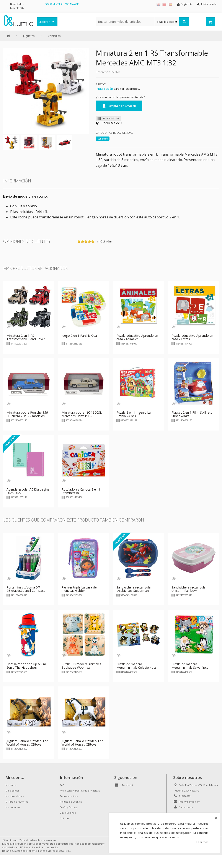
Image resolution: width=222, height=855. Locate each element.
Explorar (44, 22)
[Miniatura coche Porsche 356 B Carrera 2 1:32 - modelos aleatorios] (28, 383)
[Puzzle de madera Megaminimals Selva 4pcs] (193, 634)
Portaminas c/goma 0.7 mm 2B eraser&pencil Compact (26, 589)
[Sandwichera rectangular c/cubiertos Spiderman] (138, 557)
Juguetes (29, 36)
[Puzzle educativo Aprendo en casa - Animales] (138, 306)
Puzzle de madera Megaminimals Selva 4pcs (189, 666)
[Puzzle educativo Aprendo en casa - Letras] (193, 306)
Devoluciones (68, 812)
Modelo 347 (17, 8)
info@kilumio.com (189, 801)
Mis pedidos (12, 790)
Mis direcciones (14, 796)
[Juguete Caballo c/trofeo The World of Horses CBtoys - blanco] (83, 711)
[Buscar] (184, 21)
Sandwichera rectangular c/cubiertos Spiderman (134, 589)
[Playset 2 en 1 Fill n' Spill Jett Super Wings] (193, 383)
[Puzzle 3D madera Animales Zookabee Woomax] (83, 634)
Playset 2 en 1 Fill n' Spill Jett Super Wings (191, 414)
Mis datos (10, 785)
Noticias (64, 818)
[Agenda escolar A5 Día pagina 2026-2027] (28, 459)
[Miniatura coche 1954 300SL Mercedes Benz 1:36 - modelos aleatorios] (83, 383)
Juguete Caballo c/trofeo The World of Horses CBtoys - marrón (27, 744)
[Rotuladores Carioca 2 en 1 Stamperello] (83, 459)
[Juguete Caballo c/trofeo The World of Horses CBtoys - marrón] (28, 711)
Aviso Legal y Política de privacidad (80, 790)
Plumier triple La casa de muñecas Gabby (79, 589)
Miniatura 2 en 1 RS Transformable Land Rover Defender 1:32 (26, 339)
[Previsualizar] (8, 327)
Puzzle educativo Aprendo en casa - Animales (137, 337)
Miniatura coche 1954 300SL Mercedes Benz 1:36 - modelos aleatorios (82, 415)
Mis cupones (12, 807)
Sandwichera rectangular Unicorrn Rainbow (189, 589)
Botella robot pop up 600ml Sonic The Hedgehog (27, 666)
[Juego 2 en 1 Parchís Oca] (83, 306)
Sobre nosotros (69, 796)
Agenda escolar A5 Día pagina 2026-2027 (28, 491)
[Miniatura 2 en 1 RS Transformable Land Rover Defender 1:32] (28, 306)
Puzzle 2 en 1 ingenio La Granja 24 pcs (133, 414)
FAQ (62, 785)
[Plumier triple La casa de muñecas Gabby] (83, 557)
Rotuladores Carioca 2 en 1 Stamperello (81, 491)
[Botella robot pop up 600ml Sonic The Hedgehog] (28, 634)
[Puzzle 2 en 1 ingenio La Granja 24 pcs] (138, 383)
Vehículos (54, 36)
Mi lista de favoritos (16, 801)
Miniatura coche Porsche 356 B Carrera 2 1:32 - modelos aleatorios (27, 415)
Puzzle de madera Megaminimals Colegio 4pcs (136, 666)
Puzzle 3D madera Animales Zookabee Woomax (81, 666)
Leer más (202, 842)
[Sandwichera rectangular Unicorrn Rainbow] (193, 557)
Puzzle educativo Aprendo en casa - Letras (192, 337)
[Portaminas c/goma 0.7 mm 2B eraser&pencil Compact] (28, 557)
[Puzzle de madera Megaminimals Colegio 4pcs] (138, 634)
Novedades (16, 4)
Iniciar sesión (104, 89)
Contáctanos (186, 807)
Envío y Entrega (69, 807)
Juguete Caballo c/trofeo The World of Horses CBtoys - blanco (82, 744)
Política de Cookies (71, 801)
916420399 (185, 796)
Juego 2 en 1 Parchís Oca (79, 335)
